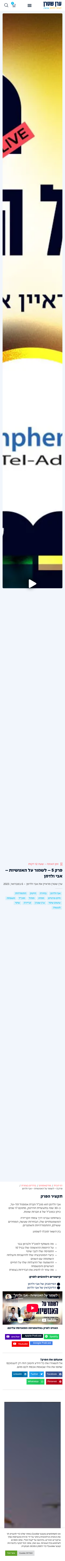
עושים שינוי (54, 903)
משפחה (11, 898)
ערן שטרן (40, 903)
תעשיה (56, 907)
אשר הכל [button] (11, 1553)
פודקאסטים (45, 1186)
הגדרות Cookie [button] (25, 1553)
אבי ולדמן (55, 893)
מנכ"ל (22, 898)
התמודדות (20, 893)
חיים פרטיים (54, 898)
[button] (29, 5)
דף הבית (58, 1186)
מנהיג (41, 898)
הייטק (33, 893)
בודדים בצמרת (28, 1186)
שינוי (17, 903)
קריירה (27, 903)
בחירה (43, 893)
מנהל (31, 898)
